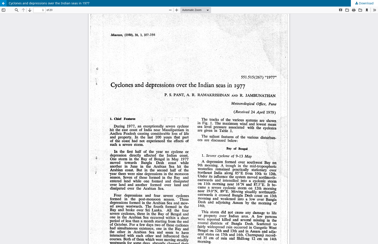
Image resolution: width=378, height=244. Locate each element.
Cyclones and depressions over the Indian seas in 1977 (49, 3)
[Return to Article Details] (3, 3)
